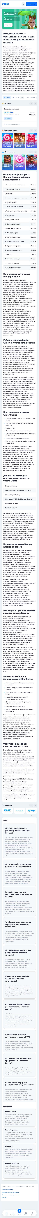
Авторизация (31, 4)
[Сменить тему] (23, 4)
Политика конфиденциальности (11, 1195)
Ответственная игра (7, 1189)
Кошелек (8, 24)
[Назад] (31, 103)
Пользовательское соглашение (10, 1192)
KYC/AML (4, 1197)
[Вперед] (35, 103)
